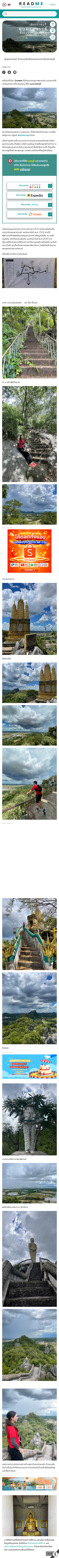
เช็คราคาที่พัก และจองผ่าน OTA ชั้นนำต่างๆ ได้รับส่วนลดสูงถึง (31, 165)
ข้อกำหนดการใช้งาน (36, 1543)
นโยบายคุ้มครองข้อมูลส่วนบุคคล (19, 1546)
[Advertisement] (29, 862)
